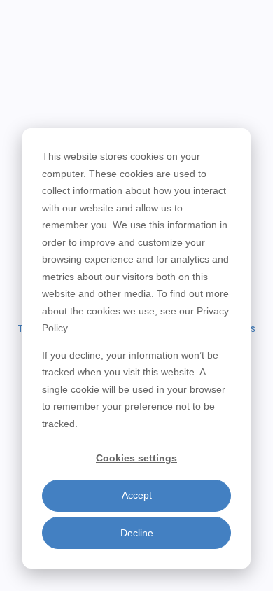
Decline (136, 532)
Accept (137, 495)
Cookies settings (136, 458)
